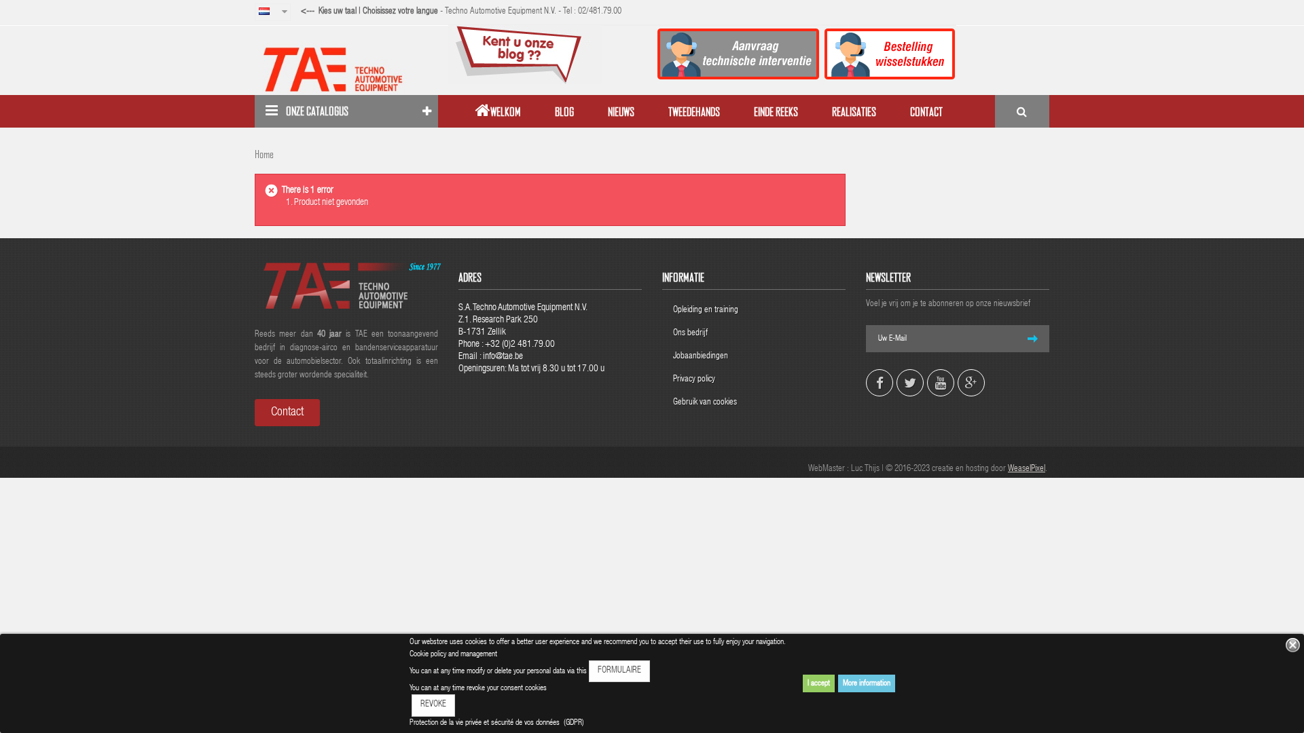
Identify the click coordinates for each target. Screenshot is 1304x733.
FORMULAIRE (619, 670)
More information (866, 683)
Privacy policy (695, 379)
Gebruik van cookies (705, 402)
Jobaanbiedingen (700, 356)
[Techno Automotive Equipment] (346, 69)
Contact (287, 413)
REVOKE (433, 704)
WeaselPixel (1026, 469)
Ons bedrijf (690, 333)
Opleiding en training (705, 310)
